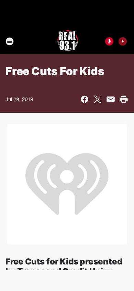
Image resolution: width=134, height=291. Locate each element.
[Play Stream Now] (123, 41)
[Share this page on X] (97, 99)
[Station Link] (67, 41)
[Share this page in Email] (110, 99)
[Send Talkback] (109, 41)
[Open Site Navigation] (9, 41)
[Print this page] (124, 99)
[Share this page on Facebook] (84, 99)
